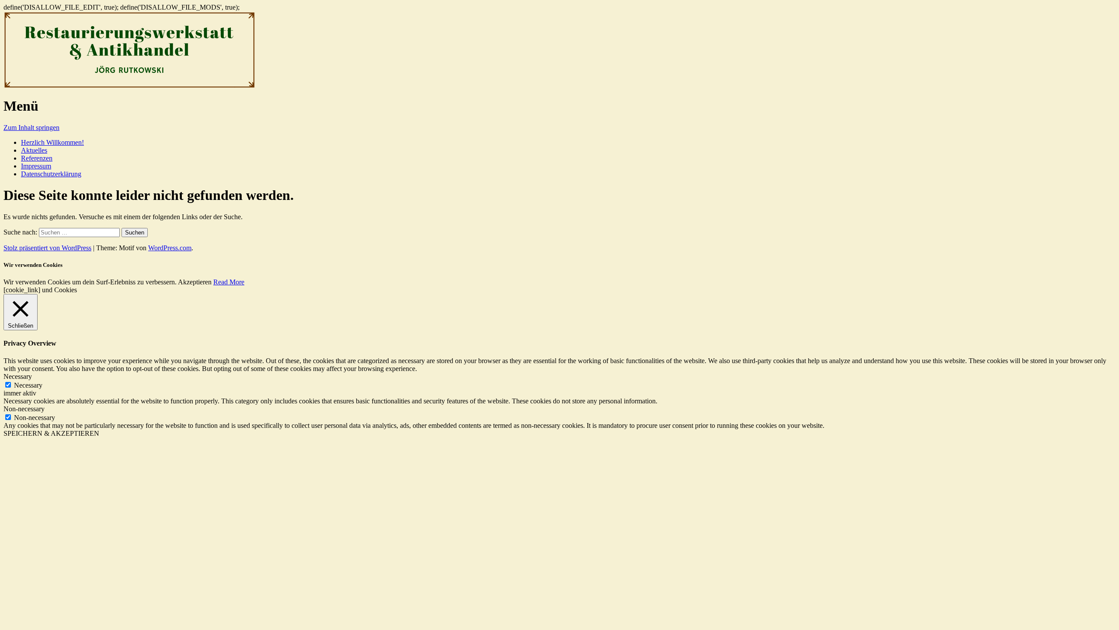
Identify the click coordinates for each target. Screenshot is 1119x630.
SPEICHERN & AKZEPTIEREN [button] (51, 433)
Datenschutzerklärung (51, 174)
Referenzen (36, 158)
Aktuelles (34, 150)
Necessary (28, 385)
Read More (228, 282)
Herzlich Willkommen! (52, 142)
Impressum (36, 166)
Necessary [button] (17, 376)
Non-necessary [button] (24, 409)
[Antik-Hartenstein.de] (129, 86)
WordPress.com (169, 248)
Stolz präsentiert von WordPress (47, 248)
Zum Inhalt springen (31, 127)
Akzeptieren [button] (195, 282)
